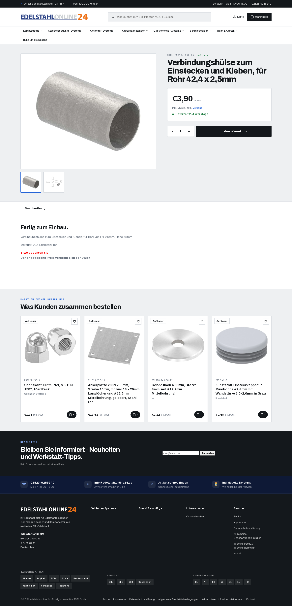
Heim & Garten (226, 30)
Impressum (240, 522)
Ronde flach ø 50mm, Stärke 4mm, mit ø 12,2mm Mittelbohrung (174, 389)
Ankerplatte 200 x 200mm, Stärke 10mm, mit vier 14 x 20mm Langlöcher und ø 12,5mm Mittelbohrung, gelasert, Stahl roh (113, 393)
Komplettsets (31, 30)
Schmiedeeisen (199, 30)
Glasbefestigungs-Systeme (64, 30)
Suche (237, 516)
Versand (197, 108)
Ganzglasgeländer (133, 30)
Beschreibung (35, 208)
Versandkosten (195, 516)
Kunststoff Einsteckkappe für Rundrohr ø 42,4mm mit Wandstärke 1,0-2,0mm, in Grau (241, 389)
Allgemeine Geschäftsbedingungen (247, 536)
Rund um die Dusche (35, 40)
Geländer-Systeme (101, 30)
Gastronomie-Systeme (167, 30)
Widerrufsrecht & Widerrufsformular (244, 545)
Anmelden (208, 453)
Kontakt (238, 553)
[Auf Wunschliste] (74, 321)
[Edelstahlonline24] (54, 16)
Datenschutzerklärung (247, 528)
